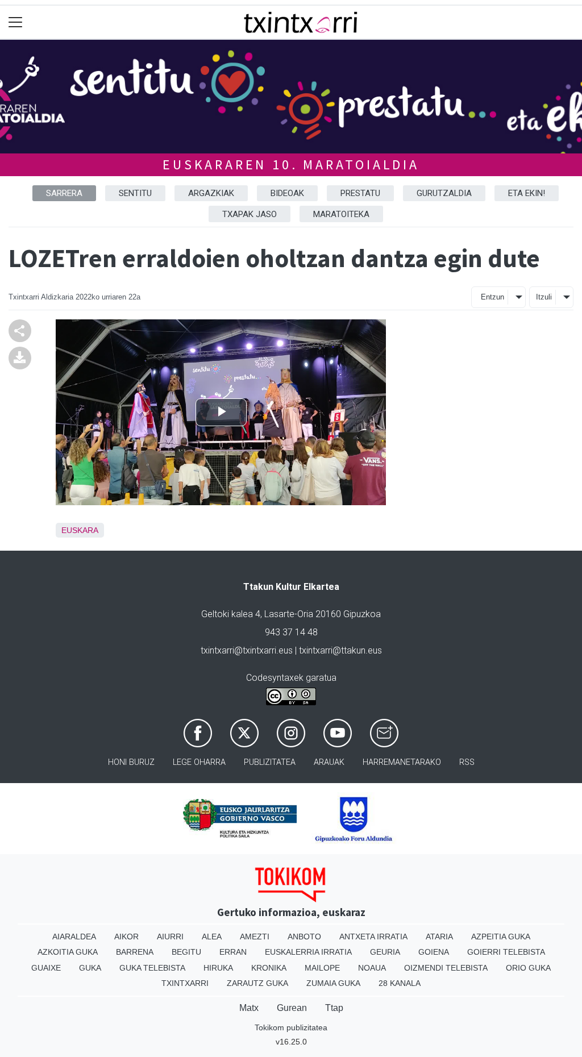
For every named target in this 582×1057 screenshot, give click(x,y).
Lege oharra (199, 762)
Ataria (439, 936)
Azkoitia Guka (68, 951)
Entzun (492, 297)
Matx (249, 1008)
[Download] (20, 357)
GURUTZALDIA (444, 193)
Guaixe (46, 967)
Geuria (385, 951)
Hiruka (218, 967)
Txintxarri (185, 983)
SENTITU (135, 193)
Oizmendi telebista (446, 967)
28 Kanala (400, 983)
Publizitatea (270, 762)
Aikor (126, 936)
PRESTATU (360, 193)
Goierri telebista (506, 951)
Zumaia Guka (333, 983)
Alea (212, 936)
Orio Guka (528, 967)
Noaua (372, 967)
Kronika (268, 967)
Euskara (79, 530)
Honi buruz (131, 762)
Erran (233, 951)
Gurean (292, 1008)
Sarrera (64, 193)
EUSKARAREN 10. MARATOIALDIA (291, 164)
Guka (90, 967)
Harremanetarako (402, 762)
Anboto (304, 936)
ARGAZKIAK (211, 193)
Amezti (254, 936)
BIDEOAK (287, 193)
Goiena (433, 951)
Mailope (322, 967)
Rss (467, 762)
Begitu (186, 951)
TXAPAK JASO (249, 214)
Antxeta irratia (373, 936)
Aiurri (170, 936)
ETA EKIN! (526, 193)
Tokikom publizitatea (291, 1027)
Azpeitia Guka (500, 936)
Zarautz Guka (257, 983)
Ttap (334, 1008)
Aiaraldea (74, 936)
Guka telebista (152, 967)
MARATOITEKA (341, 214)
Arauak (329, 762)
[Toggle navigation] (15, 22)
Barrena (134, 951)
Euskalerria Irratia (308, 951)
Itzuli (544, 297)
